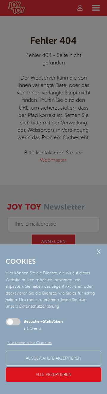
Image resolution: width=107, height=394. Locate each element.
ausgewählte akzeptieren (53, 358)
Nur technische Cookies (29, 343)
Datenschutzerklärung (39, 306)
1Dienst (32, 328)
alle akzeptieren (53, 374)
